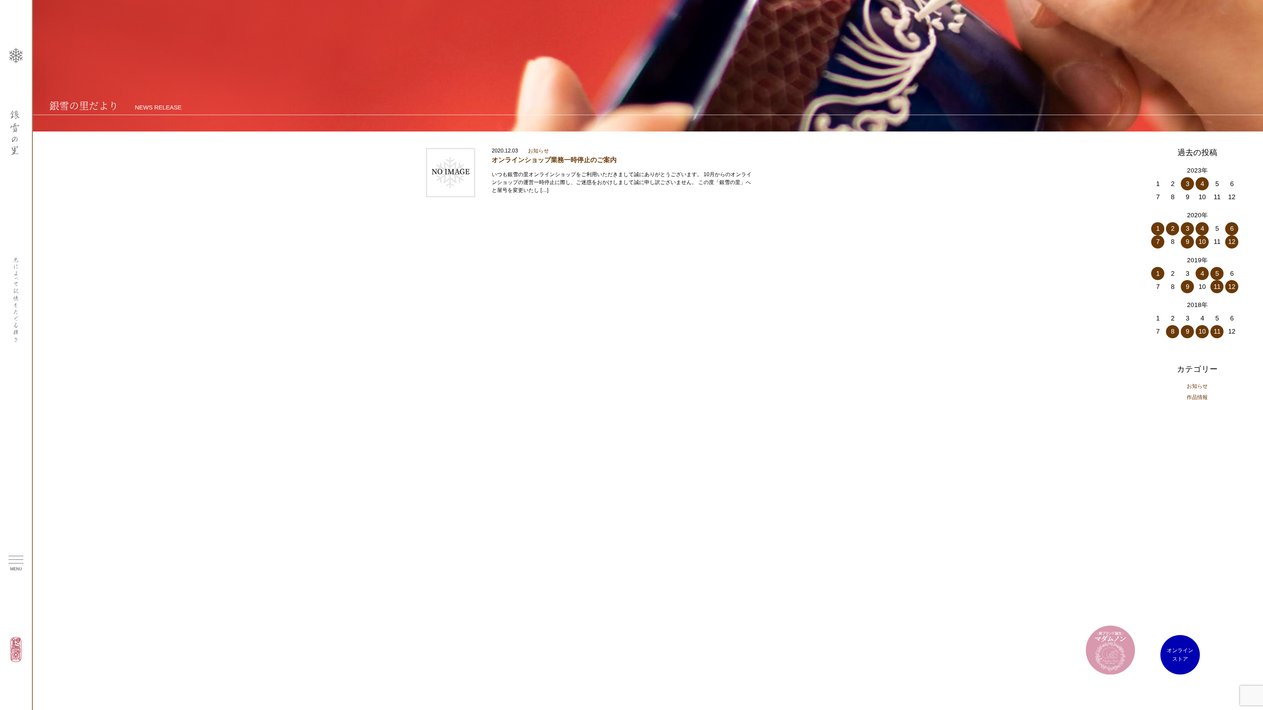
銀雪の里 (16, 132)
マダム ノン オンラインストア (1110, 649)
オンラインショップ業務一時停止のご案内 (554, 159)
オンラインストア (1180, 655)
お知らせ (538, 151)
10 (1202, 241)
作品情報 (1197, 397)
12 (1231, 241)
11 (1217, 286)
